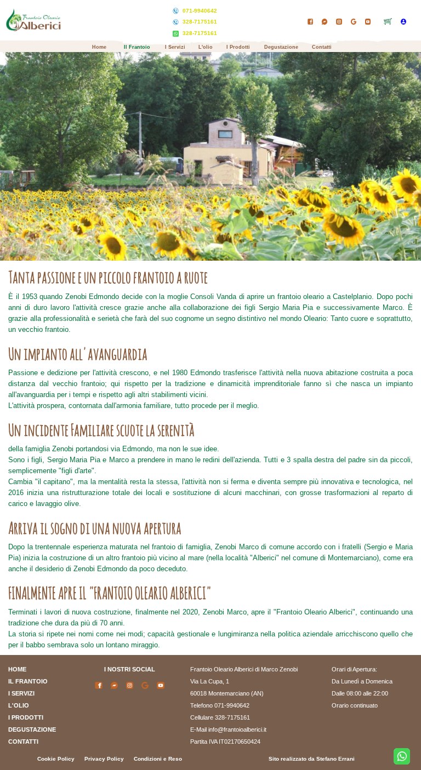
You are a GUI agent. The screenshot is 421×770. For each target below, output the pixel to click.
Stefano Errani (335, 759)
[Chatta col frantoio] (402, 756)
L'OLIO (18, 705)
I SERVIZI (21, 693)
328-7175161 (200, 22)
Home (99, 47)
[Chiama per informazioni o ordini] (176, 11)
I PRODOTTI (25, 717)
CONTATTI (23, 741)
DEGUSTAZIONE (32, 729)
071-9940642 (200, 11)
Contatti (322, 47)
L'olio (205, 47)
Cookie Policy (56, 759)
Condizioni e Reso (158, 759)
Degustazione (281, 47)
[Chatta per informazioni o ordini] (176, 34)
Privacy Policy (104, 759)
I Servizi (175, 47)
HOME (17, 669)
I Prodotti (238, 47)
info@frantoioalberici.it (237, 729)
